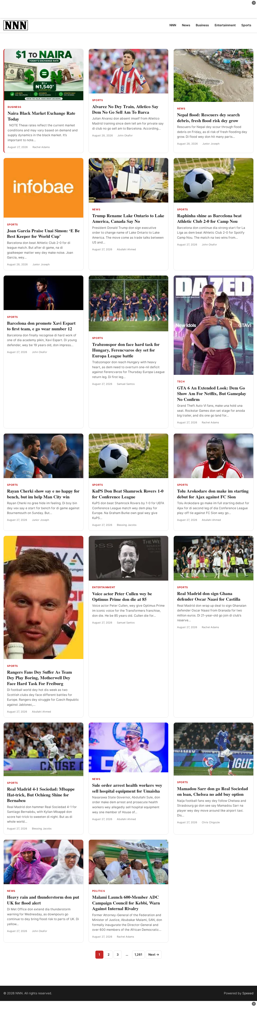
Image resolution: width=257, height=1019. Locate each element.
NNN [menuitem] (172, 25)
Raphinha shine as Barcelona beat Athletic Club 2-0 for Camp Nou (209, 218)
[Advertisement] (128, 9)
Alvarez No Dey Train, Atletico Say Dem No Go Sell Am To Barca (125, 109)
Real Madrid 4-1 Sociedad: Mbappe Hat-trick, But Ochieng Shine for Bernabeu (41, 795)
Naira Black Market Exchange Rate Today (41, 116)
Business (14, 106)
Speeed (248, 993)
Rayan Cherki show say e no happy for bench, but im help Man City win (43, 494)
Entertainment (103, 587)
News (181, 108)
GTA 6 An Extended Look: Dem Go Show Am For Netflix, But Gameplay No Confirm (211, 393)
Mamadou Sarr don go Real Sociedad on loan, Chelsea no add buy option (212, 791)
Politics (98, 890)
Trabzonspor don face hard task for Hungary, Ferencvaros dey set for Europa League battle (126, 350)
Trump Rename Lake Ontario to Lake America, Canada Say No (128, 218)
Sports (97, 100)
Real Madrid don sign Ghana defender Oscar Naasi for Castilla (208, 596)
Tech (181, 381)
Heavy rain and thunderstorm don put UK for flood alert (43, 900)
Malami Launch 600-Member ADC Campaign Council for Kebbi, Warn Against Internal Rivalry (126, 903)
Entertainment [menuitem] (225, 25)
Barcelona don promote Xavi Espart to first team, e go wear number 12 (41, 326)
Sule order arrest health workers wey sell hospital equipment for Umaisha (127, 788)
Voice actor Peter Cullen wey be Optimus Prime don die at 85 (122, 596)
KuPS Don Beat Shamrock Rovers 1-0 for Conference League (127, 494)
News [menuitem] (186, 25)
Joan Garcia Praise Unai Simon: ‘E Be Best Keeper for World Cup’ (43, 233)
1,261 (138, 954)
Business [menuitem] (202, 25)
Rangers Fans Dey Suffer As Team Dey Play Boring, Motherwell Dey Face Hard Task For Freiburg (39, 678)
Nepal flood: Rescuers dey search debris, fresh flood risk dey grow (208, 117)
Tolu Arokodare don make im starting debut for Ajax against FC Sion (213, 494)
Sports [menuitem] (246, 25)
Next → (153, 954)
